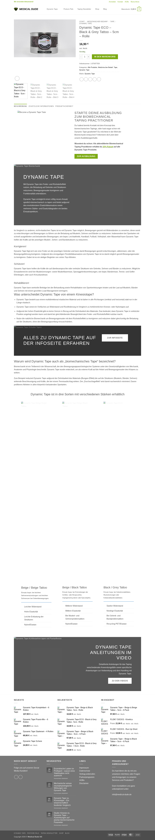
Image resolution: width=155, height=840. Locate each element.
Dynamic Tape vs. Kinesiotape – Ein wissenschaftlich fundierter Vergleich (62, 801)
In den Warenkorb (105, 57)
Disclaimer (84, 783)
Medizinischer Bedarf (97, 21)
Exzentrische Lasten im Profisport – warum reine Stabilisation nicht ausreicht (64, 772)
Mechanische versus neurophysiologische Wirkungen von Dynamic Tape (63, 786)
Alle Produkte (92, 67)
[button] (112, 1)
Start (82, 21)
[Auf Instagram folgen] (21, 777)
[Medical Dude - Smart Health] (26, 9)
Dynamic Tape (52, 9)
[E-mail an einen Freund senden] (90, 79)
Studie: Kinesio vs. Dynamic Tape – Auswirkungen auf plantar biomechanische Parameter (64, 817)
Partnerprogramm (86, 777)
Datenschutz (84, 771)
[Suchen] (43, 9)
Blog (105, 9)
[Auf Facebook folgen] (16, 777)
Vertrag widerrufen (87, 774)
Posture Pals (68, 9)
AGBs (127, 2)
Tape (112, 21)
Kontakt (120, 2)
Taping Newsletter (84, 9)
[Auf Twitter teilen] (86, 79)
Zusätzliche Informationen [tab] (41, 106)
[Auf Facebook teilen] (82, 79)
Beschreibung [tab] (20, 106)
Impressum (84, 768)
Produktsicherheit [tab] (64, 106)
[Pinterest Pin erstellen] (95, 79)
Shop (97, 9)
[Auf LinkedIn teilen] (99, 79)
